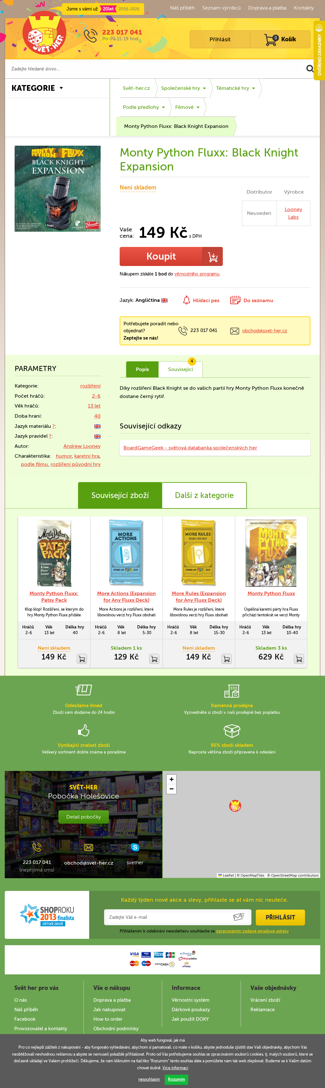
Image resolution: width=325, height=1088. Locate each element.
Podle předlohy (141, 107)
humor (64, 456)
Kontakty (304, 8)
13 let (94, 406)
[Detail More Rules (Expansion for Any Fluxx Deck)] (199, 553)
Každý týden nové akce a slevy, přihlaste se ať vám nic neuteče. (204, 899)
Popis (142, 369)
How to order (108, 1019)
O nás (20, 1000)
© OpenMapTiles (250, 875)
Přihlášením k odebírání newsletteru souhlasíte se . (205, 931)
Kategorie (33, 88)
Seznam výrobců (221, 8)
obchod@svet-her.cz (264, 331)
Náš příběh (182, 8)
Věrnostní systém (190, 1000)
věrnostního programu (197, 274)
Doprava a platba (267, 8)
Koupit (161, 256)
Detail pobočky (83, 817)
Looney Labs (293, 213)
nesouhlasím (149, 1079)
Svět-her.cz (136, 88)
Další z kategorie (204, 495)
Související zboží (120, 495)
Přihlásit (219, 39)
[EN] (97, 426)
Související (181, 367)
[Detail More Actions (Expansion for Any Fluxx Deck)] (126, 553)
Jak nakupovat (109, 1009)
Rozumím (176, 1079)
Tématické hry (232, 88)
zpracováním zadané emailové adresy (252, 931)
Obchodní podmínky (116, 1029)
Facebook (25, 1019)
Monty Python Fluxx (271, 593)
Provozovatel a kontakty (40, 1029)
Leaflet (228, 875)
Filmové (184, 107)
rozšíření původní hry (75, 464)
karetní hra (86, 456)
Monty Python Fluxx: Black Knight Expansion (176, 126)
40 (97, 416)
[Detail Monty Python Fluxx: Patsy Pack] (54, 553)
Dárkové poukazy (191, 1009)
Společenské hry (180, 88)
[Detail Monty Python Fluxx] (271, 553)
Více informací (175, 1068)
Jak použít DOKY (190, 1019)
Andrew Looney (82, 446)
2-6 (96, 396)
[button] (235, 806)
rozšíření (90, 386)
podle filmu (34, 464)
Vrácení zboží (265, 1000)
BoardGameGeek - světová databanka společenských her (190, 448)
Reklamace (262, 1009)
